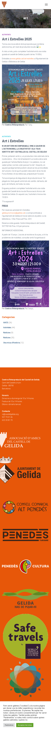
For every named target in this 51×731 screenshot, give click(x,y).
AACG (5, 322)
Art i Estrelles (13, 141)
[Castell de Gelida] (5, 4)
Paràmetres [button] (9, 725)
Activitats (6, 35)
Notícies (6, 333)
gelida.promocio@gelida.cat (13, 213)
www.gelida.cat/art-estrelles (22, 59)
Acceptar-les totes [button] (25, 725)
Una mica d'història (11, 343)
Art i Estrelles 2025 (17, 39)
